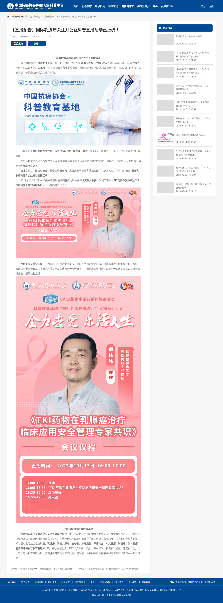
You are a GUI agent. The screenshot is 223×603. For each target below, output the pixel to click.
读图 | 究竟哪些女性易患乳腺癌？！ (192, 134)
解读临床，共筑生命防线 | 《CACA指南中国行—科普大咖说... (193, 169)
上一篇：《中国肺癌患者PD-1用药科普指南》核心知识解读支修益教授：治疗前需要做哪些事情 (43, 568)
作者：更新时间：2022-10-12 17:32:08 (31, 36)
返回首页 (12, 581)
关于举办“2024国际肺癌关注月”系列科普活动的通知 (192, 87)
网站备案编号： (163, 589)
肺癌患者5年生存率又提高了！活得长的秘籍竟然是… (193, 120)
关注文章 (19, 43)
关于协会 (119, 581)
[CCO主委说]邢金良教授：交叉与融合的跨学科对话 (192, 103)
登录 (203, 6)
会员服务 (133, 581)
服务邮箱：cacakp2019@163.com (84, 589)
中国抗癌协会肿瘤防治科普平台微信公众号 (195, 581)
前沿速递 (113, 6)
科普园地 (146, 581)
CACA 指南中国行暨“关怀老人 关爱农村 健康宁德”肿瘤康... (193, 152)
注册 (211, 6)
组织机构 (100, 6)
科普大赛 (65, 581)
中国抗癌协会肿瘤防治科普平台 (25, 16)
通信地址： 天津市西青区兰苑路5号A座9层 (123, 589)
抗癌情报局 (167, 6)
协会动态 (87, 6)
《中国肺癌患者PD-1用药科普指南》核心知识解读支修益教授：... (193, 54)
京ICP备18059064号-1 (170, 589)
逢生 (155, 6)
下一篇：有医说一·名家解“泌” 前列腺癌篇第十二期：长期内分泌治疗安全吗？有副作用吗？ (110, 568)
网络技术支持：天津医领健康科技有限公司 (111, 595)
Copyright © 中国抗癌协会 (54, 589)
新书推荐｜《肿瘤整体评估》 (189, 36)
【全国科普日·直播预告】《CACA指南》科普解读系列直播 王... (193, 71)
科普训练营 (128, 6)
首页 (76, 6)
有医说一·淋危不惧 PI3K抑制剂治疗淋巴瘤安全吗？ (193, 185)
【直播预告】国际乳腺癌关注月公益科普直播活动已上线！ (71, 16)
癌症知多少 (143, 6)
